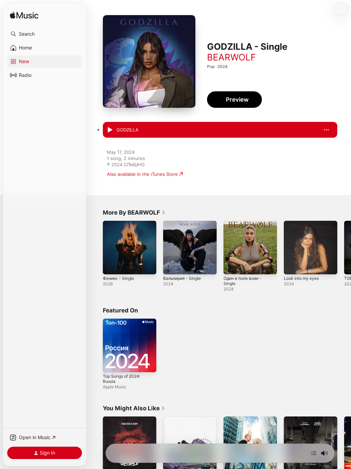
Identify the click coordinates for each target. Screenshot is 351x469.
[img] (24, 16)
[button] (45, 34)
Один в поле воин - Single (242, 281)
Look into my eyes (301, 278)
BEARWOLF (231, 57)
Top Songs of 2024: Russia (121, 379)
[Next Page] (344, 247)
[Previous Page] (96, 247)
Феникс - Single (118, 278)
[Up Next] (314, 453)
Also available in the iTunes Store (142, 174)
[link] (134, 212)
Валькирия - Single (182, 278)
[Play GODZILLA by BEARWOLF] (110, 130)
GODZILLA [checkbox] (127, 130)
